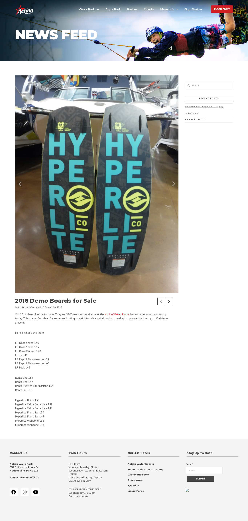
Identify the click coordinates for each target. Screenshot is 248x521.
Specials (21, 307)
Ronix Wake (135, 480)
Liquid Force (136, 491)
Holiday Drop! (191, 113)
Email (189, 464)
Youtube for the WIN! (195, 119)
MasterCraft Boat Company (145, 469)
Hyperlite (133, 485)
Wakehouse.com (138, 474)
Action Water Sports (117, 314)
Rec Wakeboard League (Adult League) (204, 106)
